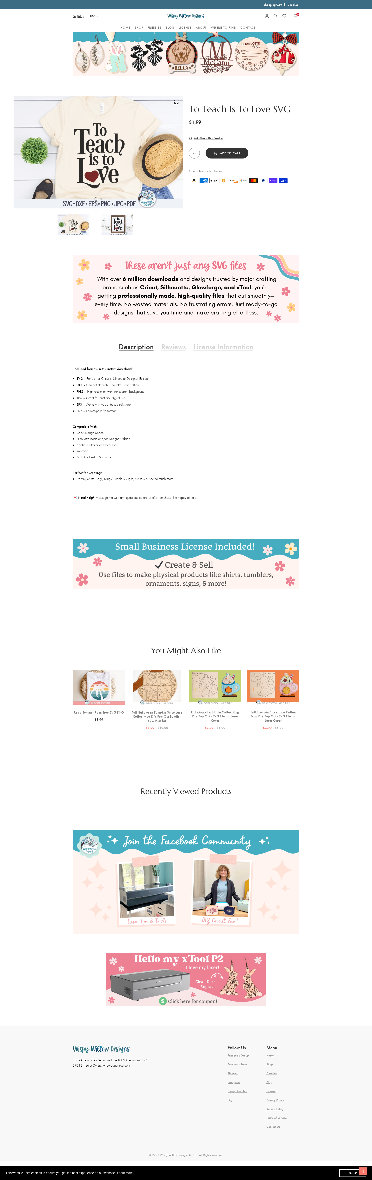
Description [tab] (136, 346)
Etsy (230, 1100)
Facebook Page (237, 1064)
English (77, 16)
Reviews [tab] (173, 346)
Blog (269, 1082)
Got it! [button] (353, 1173)
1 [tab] (96, 199)
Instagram (234, 1082)
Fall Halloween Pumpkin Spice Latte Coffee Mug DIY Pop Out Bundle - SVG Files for (157, 716)
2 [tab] (101, 199)
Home (270, 1055)
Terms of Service (276, 1118)
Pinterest (233, 1073)
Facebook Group (238, 1055)
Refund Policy (275, 1109)
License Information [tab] (223, 346)
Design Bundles (237, 1091)
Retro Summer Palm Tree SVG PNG (99, 712)
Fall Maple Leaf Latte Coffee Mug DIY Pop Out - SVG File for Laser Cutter (215, 716)
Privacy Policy (275, 1100)
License (271, 1091)
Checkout (293, 5)
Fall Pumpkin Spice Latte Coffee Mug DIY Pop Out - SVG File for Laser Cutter (273, 716)
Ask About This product (208, 138)
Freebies (271, 1073)
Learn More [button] (125, 1173)
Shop (269, 1064)
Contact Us (273, 1127)
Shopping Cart (273, 5)
